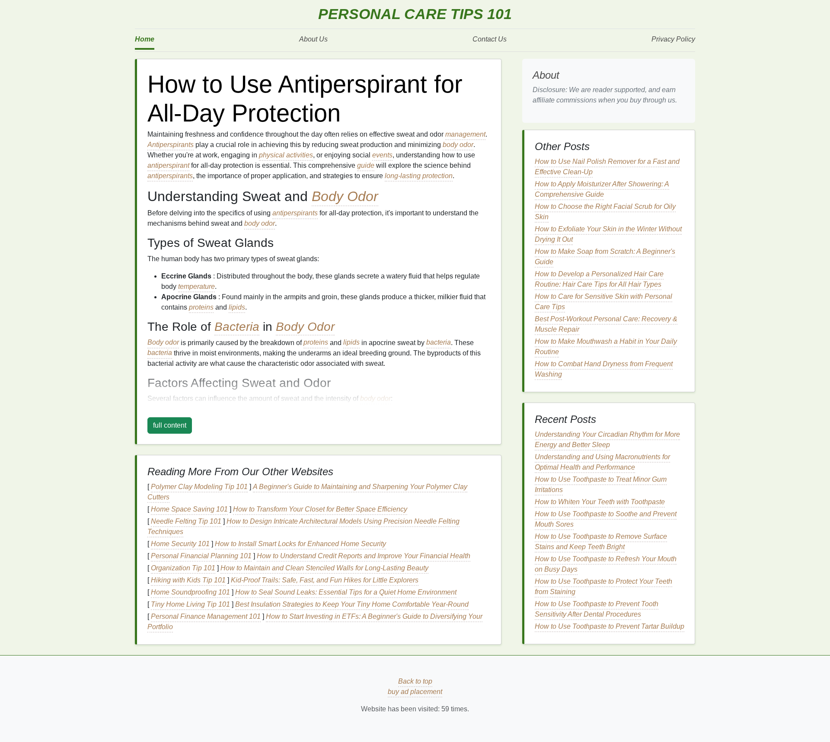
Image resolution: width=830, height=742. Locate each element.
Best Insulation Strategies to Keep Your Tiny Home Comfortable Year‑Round (352, 604)
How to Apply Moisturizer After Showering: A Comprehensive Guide (602, 189)
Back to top (415, 681)
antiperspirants (170, 175)
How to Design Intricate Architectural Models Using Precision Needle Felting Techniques (303, 526)
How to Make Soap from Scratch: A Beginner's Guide (605, 256)
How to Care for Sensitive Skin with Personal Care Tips (603, 301)
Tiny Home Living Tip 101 (190, 604)
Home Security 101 (180, 543)
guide (365, 165)
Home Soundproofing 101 (190, 592)
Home (144, 39)
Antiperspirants (170, 144)
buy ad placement (415, 691)
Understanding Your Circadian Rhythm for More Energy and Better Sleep (607, 439)
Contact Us (489, 39)
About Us (313, 39)
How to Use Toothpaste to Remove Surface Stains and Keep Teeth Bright (601, 541)
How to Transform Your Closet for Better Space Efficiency (320, 509)
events (382, 155)
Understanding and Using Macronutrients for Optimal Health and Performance (602, 462)
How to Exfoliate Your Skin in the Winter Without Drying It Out (608, 234)
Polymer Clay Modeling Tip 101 (199, 486)
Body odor (163, 342)
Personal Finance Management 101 (206, 616)
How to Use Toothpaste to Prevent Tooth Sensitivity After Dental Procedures (596, 609)
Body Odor (345, 196)
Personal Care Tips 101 (415, 14)
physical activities (286, 155)
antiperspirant (168, 165)
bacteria (438, 342)
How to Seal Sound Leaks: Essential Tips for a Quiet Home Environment (345, 592)
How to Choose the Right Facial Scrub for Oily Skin (605, 212)
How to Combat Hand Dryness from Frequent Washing (604, 369)
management (465, 134)
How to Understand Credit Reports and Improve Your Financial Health (363, 556)
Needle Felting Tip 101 (186, 521)
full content (169, 425)
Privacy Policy (673, 39)
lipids (237, 307)
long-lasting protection (419, 175)
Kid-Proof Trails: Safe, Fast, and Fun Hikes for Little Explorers (324, 580)
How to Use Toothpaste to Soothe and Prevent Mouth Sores (606, 519)
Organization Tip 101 (183, 568)
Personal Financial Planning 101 (201, 556)
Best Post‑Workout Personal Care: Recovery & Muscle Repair (606, 324)
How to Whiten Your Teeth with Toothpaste (600, 501)
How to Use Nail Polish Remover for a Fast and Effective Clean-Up (607, 167)
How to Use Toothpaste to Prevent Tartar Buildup (609, 626)
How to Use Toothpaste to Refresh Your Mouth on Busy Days (606, 564)
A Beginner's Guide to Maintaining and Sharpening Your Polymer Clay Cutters (307, 492)
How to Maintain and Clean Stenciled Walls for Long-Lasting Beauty (324, 568)
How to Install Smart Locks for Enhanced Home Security (300, 543)
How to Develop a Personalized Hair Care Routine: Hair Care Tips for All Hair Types (599, 279)
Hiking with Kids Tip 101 (188, 580)
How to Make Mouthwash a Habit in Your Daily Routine (606, 346)
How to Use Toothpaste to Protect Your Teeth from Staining (603, 586)
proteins (201, 307)
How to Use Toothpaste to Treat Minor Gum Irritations (601, 484)
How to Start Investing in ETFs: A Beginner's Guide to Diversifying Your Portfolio (314, 621)
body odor (458, 144)
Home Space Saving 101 (189, 509)
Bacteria (236, 326)
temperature (196, 286)
